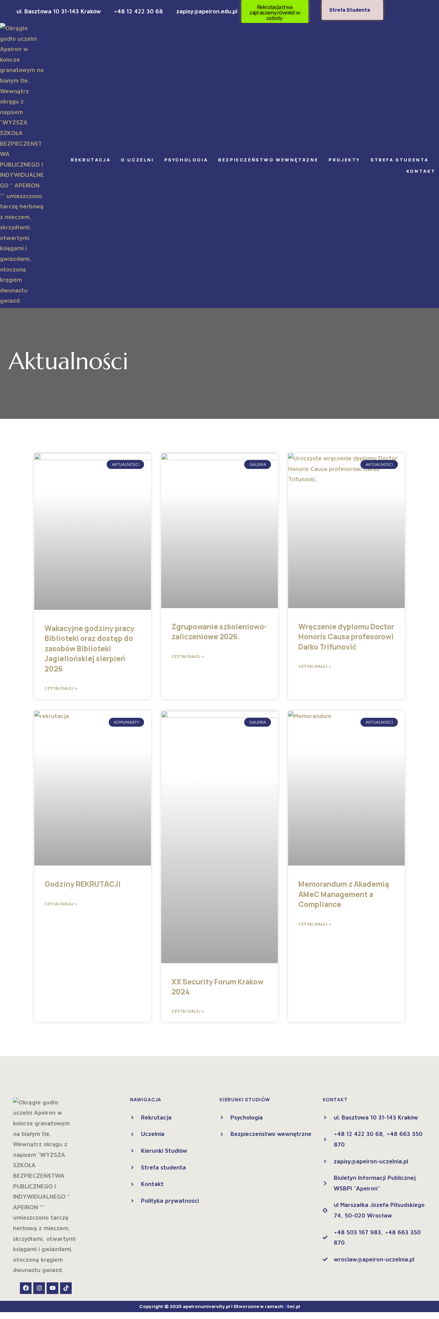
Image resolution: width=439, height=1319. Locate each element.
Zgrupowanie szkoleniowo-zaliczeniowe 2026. (219, 631)
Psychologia (186, 160)
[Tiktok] (66, 1288)
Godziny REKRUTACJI (83, 884)
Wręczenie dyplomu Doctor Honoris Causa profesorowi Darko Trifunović (346, 637)
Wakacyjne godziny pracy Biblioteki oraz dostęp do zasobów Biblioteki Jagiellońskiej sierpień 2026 (89, 649)
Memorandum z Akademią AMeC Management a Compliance (343, 894)
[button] (92, 160)
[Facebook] (26, 1288)
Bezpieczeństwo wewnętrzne (268, 160)
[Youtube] (52, 1288)
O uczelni (137, 160)
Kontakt (421, 171)
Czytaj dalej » (61, 688)
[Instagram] (39, 1288)
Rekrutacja (90, 160)
